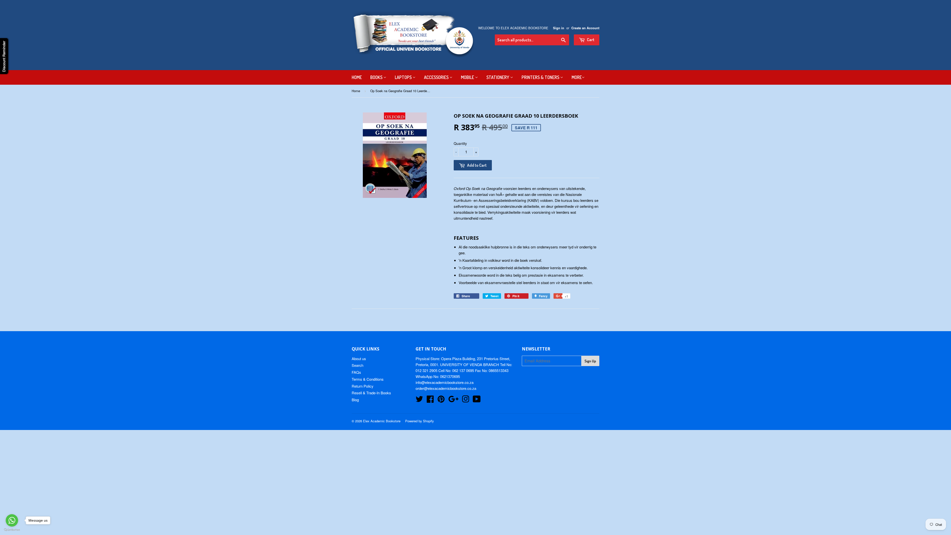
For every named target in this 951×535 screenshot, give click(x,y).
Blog (355, 399)
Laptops (404, 77)
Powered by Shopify (419, 421)
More (577, 77)
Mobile (468, 77)
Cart (590, 39)
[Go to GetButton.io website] (12, 530)
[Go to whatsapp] (12, 520)
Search (357, 365)
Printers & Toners (541, 77)
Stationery (498, 77)
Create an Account (585, 28)
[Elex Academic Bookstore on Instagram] (465, 400)
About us (359, 358)
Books (376, 77)
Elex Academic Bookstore (381, 421)
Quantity (460, 143)
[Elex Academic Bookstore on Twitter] (419, 400)
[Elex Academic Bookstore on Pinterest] (441, 400)
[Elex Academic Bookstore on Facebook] (430, 400)
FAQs (356, 372)
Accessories (436, 77)
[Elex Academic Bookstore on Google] (453, 400)
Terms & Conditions (368, 379)
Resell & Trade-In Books (371, 392)
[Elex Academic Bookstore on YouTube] (477, 400)
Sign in (558, 28)
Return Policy (362, 386)
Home (357, 77)
